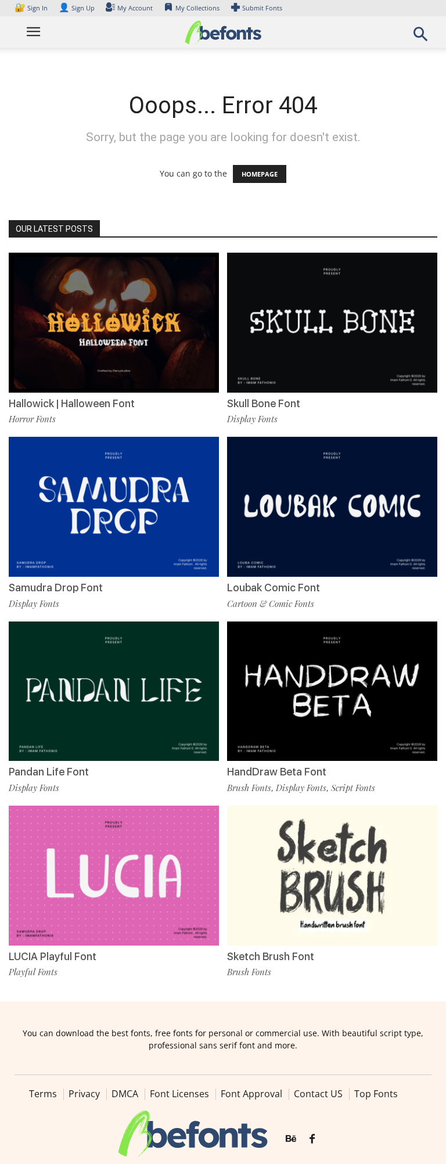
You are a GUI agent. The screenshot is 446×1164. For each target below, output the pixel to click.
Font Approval (251, 1093)
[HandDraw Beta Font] (332, 690)
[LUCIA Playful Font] (114, 874)
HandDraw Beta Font (276, 772)
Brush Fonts (249, 787)
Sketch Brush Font (270, 956)
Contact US (318, 1093)
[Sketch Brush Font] (332, 874)
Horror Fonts (32, 419)
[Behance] (291, 1139)
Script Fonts (353, 787)
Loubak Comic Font (273, 587)
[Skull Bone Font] (332, 321)
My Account (135, 7)
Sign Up (77, 7)
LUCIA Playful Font (52, 956)
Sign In (32, 7)
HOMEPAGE (260, 174)
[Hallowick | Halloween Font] (114, 321)
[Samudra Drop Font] (114, 505)
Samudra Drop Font (56, 587)
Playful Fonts (33, 972)
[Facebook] (312, 1139)
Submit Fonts (262, 7)
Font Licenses (179, 1093)
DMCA (125, 1093)
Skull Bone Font (263, 403)
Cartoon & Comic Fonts (270, 603)
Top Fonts (376, 1093)
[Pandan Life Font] (114, 690)
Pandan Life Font (49, 772)
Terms (43, 1093)
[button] (420, 37)
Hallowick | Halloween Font (72, 403)
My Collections (197, 7)
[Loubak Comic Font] (332, 505)
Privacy (84, 1093)
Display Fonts (252, 419)
